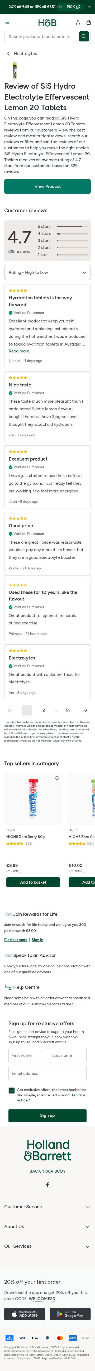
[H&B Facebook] (47, 1185)
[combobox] (41, 36)
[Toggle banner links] (90, 7)
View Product (48, 186)
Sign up (47, 1115)
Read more (19, 351)
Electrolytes (25, 53)
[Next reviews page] (85, 710)
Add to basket (33, 882)
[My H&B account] (78, 22)
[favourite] (57, 778)
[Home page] (47, 22)
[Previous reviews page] (10, 710)
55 (68, 710)
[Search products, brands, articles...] (85, 36)
